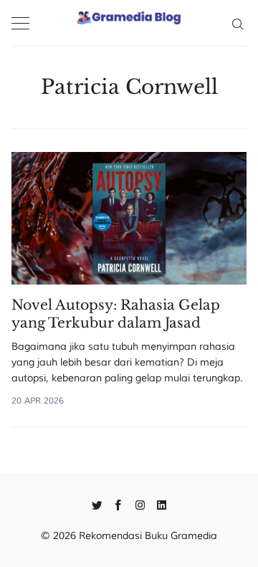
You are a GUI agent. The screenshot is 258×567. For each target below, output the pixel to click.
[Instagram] (140, 504)
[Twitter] (97, 504)
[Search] (238, 23)
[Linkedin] (162, 504)
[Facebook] (119, 504)
